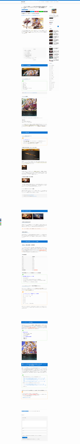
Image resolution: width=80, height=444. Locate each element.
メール (23, 430)
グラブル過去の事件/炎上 (52, 82)
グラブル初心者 (51, 66)
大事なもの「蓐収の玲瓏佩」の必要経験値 (30, 58)
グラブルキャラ (51, 69)
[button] (23, 11)
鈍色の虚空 (23, 1)
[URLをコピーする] (45, 11)
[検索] (58, 0)
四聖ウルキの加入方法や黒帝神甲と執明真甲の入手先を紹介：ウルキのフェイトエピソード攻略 (34, 381)
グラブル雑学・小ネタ (52, 83)
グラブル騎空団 (51, 78)
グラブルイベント (52, 70)
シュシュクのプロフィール (28, 51)
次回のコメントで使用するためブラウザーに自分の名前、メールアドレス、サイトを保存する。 (32, 435)
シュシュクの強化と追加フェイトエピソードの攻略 (30, 57)
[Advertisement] (34, 41)
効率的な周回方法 (27, 56)
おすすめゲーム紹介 (52, 87)
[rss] (57, 0)
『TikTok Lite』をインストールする (26, 397)
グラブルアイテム (52, 74)
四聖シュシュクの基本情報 (28, 50)
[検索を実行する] (58, 26)
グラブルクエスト (52, 79)
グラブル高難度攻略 (52, 65)
